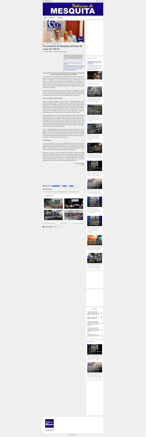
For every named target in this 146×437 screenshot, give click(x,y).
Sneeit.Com (75, 434)
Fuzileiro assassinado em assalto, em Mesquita (93, 131)
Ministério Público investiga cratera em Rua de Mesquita (94, 260)
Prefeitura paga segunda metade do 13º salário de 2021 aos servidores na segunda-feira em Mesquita (73, 66)
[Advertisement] (51, 61)
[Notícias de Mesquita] (73, 15)
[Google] (47, 1)
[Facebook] (45, 1)
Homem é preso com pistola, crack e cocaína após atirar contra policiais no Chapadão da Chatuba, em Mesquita (94, 110)
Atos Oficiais (51, 17)
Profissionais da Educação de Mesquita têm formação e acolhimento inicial (73, 217)
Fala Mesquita (59, 17)
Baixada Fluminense (55, 43)
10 (89, 256)
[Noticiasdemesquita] (53, 1)
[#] (43, 1)
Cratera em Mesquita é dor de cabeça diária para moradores (53, 217)
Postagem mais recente (49, 223)
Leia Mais (97, 101)
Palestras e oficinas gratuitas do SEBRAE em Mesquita (72, 206)
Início (46, 17)
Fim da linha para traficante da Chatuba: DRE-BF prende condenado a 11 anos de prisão (94, 166)
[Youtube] (49, 1)
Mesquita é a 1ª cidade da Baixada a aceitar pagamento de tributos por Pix (72, 69)
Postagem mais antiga (77, 223)
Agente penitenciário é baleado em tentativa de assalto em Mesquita (94, 242)
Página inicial (63, 223)
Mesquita (48, 43)
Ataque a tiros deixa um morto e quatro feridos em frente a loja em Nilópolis (94, 62)
